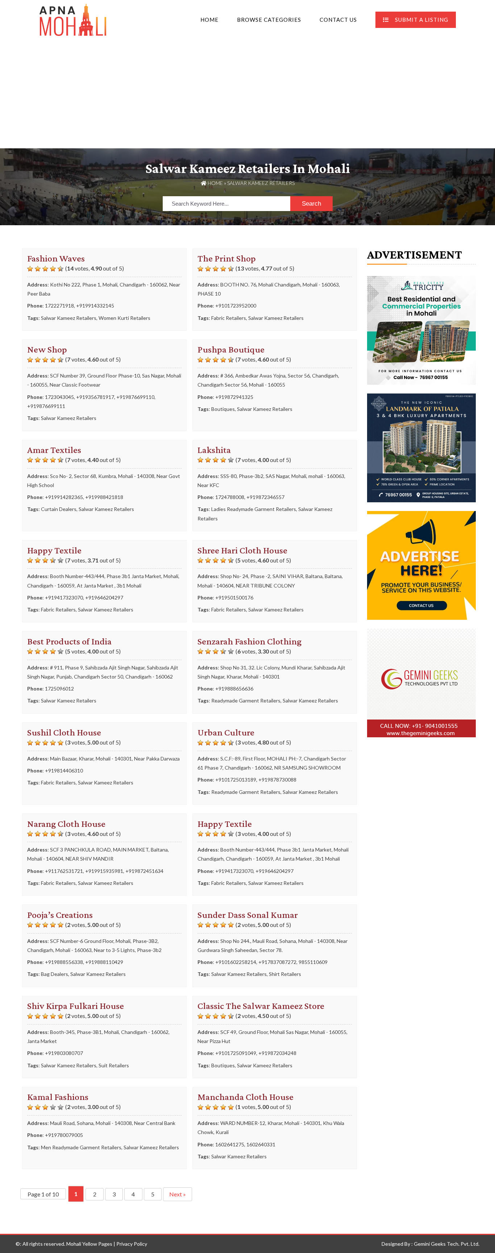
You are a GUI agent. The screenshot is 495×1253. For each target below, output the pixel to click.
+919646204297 (104, 597)
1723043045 (59, 397)
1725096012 (59, 688)
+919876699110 (135, 397)
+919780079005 (64, 1135)
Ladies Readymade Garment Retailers (253, 509)
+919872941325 (234, 397)
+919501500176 (234, 597)
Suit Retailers (114, 1065)
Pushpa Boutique (231, 349)
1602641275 (229, 1144)
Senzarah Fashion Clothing (249, 641)
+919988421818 (104, 497)
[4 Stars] (53, 269)
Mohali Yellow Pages (89, 1244)
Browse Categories (269, 19)
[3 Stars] (45, 269)
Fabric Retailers (228, 318)
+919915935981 (104, 871)
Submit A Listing (421, 19)
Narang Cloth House (66, 824)
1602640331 (260, 1144)
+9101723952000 (235, 305)
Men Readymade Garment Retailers (81, 1147)
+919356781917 (95, 397)
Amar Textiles (54, 450)
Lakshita (214, 450)
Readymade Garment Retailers (245, 700)
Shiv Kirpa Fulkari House (75, 1006)
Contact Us (338, 19)
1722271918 (59, 305)
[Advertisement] (247, 94)
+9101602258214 (235, 962)
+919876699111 (46, 406)
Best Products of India (69, 641)
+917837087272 (277, 962)
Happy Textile (54, 550)
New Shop (47, 349)
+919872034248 (277, 1053)
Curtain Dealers (58, 509)
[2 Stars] (38, 269)
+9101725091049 (235, 1053)
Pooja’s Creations (60, 915)
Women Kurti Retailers (124, 318)
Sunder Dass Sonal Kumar (247, 915)
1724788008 (229, 497)
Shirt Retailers (285, 974)
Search (311, 203)
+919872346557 (265, 497)
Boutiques (223, 409)
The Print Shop (226, 258)
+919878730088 (277, 779)
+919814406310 (64, 770)
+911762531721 (64, 871)
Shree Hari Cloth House (242, 550)
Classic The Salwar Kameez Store (260, 1006)
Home (209, 19)
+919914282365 (64, 497)
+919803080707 (64, 1053)
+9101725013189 (235, 779)
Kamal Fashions (57, 1097)
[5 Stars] (60, 269)
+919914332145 (95, 305)
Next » (177, 1194)
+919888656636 (234, 688)
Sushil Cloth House (64, 732)
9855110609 (313, 962)
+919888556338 (64, 962)
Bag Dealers (54, 974)
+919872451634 (144, 871)
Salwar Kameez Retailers (68, 318)
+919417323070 (64, 597)
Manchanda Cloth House (245, 1097)
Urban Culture (225, 732)
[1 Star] (30, 269)
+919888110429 (104, 962)
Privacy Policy (131, 1244)
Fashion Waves (56, 258)
